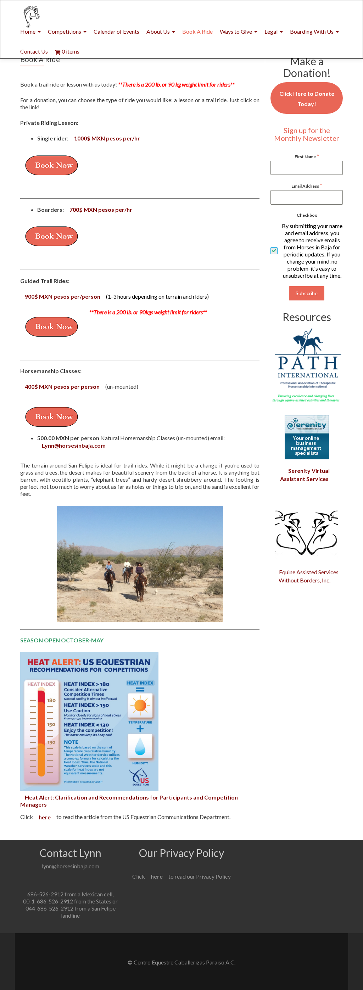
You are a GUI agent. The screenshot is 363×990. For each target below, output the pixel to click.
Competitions (64, 31)
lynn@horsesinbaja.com (70, 865)
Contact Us (34, 51)
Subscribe (307, 293)
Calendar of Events (116, 31)
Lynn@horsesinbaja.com (74, 445)
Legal (271, 31)
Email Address (306, 185)
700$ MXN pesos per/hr (100, 209)
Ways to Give (236, 31)
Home (27, 31)
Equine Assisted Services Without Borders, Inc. (309, 576)
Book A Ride (197, 31)
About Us (158, 31)
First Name (307, 156)
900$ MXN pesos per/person (62, 296)
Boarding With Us (312, 31)
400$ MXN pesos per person (62, 386)
